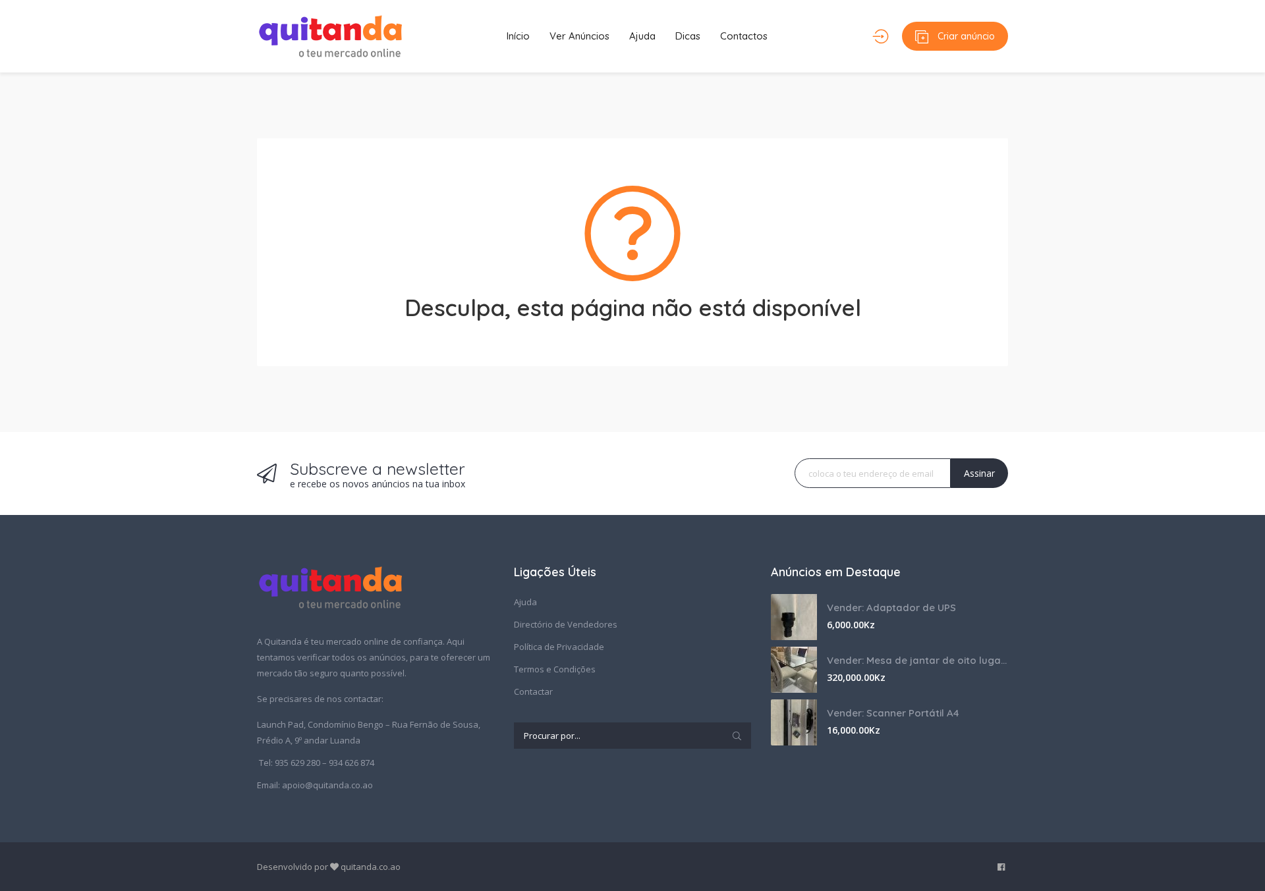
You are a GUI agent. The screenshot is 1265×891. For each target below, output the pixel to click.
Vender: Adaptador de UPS (891, 607)
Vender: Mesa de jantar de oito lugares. (917, 660)
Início (518, 36)
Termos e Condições (555, 669)
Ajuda (642, 36)
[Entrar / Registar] (880, 36)
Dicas (687, 36)
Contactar (533, 691)
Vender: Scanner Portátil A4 (893, 713)
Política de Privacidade (559, 647)
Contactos (744, 36)
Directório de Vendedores (565, 624)
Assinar (979, 473)
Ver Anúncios (579, 36)
